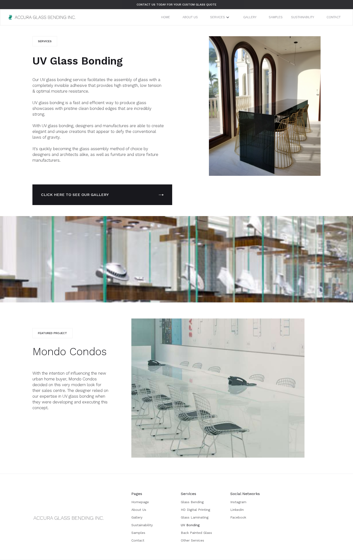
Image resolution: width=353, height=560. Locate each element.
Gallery (136, 517)
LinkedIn (237, 510)
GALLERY (249, 17)
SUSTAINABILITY (302, 17)
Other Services (192, 540)
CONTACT (334, 17)
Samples (138, 533)
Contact (137, 540)
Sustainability (142, 525)
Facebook (238, 517)
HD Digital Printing (195, 510)
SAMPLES (276, 17)
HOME (165, 17)
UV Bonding (190, 525)
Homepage (140, 502)
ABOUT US (190, 17)
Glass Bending (192, 502)
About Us (138, 510)
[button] (220, 17)
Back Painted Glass (196, 533)
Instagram (238, 502)
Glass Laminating (194, 517)
